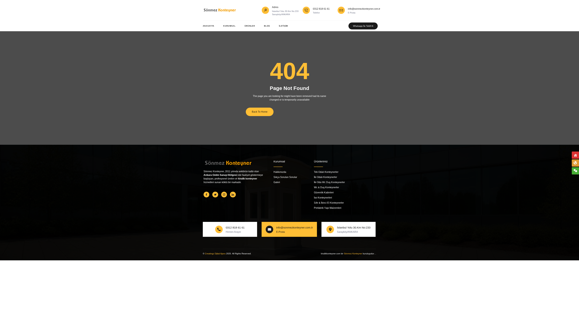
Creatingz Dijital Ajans (215, 253)
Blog (267, 26)
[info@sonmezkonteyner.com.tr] (341, 10)
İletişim (283, 26)
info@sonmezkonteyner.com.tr (364, 9)
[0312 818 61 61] (306, 10)
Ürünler (250, 26)
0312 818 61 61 (321, 9)
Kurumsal (229, 26)
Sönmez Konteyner (353, 253)
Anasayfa (208, 26)
